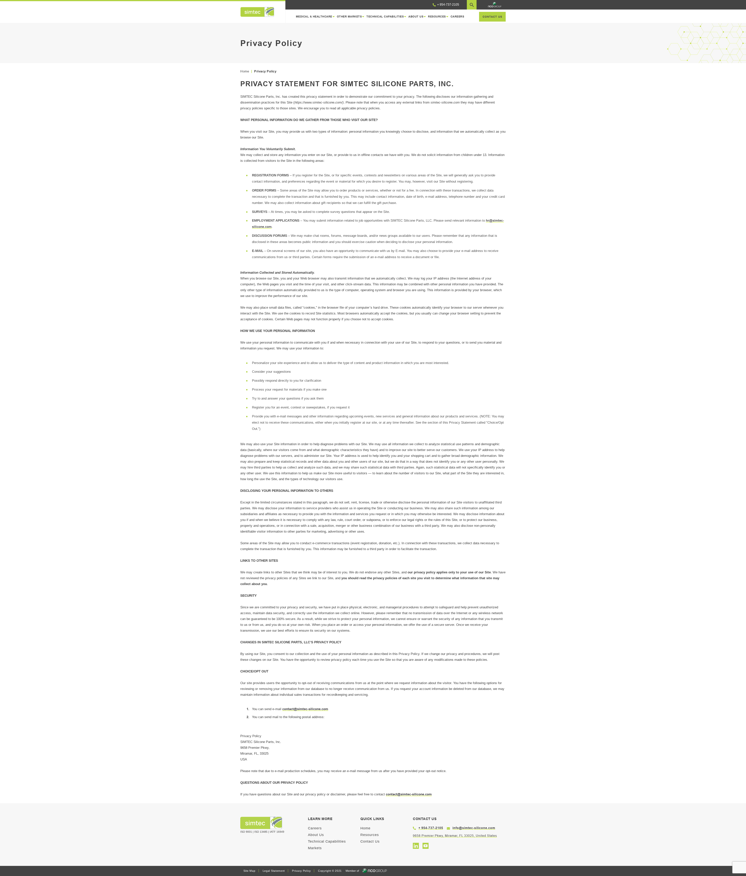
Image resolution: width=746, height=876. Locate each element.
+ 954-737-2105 (447, 4)
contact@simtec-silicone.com (305, 709)
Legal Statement (274, 870)
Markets (315, 848)
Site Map (249, 870)
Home (244, 71)
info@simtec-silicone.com (473, 827)
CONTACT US (492, 16)
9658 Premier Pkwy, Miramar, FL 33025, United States (455, 835)
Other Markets (349, 16)
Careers (457, 16)
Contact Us (370, 841)
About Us (415, 16)
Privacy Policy (301, 870)
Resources (437, 16)
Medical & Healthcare (314, 16)
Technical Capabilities (385, 16)
